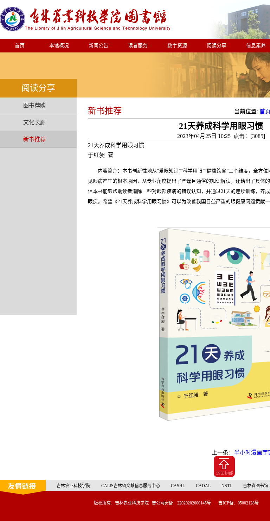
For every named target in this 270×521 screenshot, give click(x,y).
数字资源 (177, 45)
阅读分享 (216, 45)
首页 (20, 45)
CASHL (178, 485)
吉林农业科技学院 (73, 485)
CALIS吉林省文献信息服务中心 (130, 485)
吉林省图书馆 (255, 485)
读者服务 (138, 45)
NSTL (226, 485)
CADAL (203, 485)
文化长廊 (34, 122)
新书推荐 (34, 139)
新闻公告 (98, 45)
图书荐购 (34, 105)
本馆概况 (59, 45)
